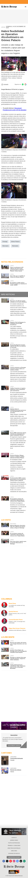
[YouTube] (10, 861)
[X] (7, 861)
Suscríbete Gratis (14, 745)
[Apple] (21, 861)
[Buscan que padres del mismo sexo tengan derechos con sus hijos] (5, 643)
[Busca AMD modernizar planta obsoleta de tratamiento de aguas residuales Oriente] (5, 440)
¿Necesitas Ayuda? (14, 857)
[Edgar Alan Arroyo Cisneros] (4, 629)
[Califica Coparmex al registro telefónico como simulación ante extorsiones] (5, 395)
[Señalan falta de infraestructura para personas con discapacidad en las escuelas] (5, 417)
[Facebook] (3, 861)
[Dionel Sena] (4, 605)
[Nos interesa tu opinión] (14, 831)
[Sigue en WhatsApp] (22, 84)
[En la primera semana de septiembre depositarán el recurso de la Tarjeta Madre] (5, 505)
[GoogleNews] (17, 861)
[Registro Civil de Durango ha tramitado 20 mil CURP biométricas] (5, 330)
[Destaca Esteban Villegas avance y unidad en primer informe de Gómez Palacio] (5, 463)
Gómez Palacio (15, 241)
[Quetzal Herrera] (4, 613)
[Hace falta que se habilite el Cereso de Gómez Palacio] (5, 275)
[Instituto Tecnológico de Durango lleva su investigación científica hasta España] (5, 650)
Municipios (5, 246)
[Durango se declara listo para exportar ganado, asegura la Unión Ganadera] (5, 657)
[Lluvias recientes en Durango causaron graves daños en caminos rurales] (5, 374)
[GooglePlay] (24, 861)
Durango (4, 241)
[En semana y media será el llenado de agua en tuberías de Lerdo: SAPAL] (5, 283)
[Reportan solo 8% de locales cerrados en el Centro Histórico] (5, 308)
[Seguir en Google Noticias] (25, 84)
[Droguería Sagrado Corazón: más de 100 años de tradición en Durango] (5, 352)
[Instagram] (14, 861)
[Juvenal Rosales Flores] (4, 621)
